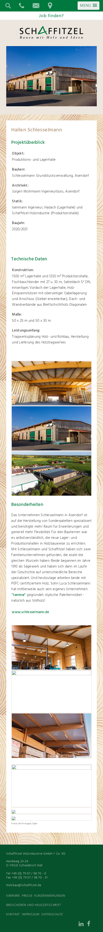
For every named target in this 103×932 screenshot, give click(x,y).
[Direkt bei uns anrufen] (21, 5)
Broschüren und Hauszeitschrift (33, 905)
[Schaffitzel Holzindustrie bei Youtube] (44, 925)
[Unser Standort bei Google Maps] (50, 5)
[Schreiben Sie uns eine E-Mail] (36, 5)
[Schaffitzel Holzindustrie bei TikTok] (53, 925)
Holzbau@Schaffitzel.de (23, 885)
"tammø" (18, 595)
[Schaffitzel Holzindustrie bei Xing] (63, 925)
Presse (27, 895)
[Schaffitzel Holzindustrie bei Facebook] (92, 925)
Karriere (13, 895)
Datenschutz (52, 914)
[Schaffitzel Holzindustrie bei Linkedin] (82, 925)
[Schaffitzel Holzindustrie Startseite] (51, 38)
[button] (88, 5)
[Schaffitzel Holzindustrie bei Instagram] (73, 925)
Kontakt (13, 914)
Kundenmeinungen (49, 895)
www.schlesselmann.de (30, 612)
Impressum (31, 914)
